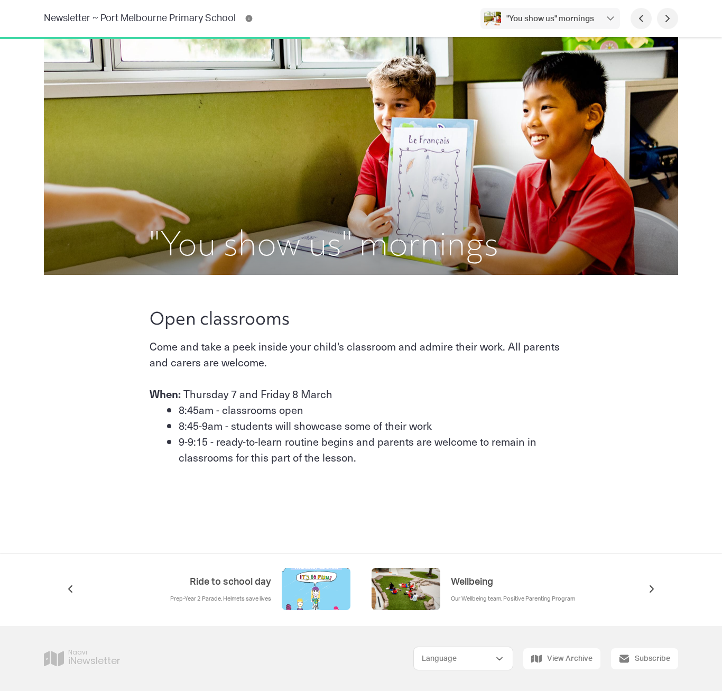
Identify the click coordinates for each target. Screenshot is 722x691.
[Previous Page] (641, 18)
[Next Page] (667, 18)
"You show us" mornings (550, 19)
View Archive (570, 658)
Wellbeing (472, 582)
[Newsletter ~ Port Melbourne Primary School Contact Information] (249, 18)
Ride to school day (230, 582)
